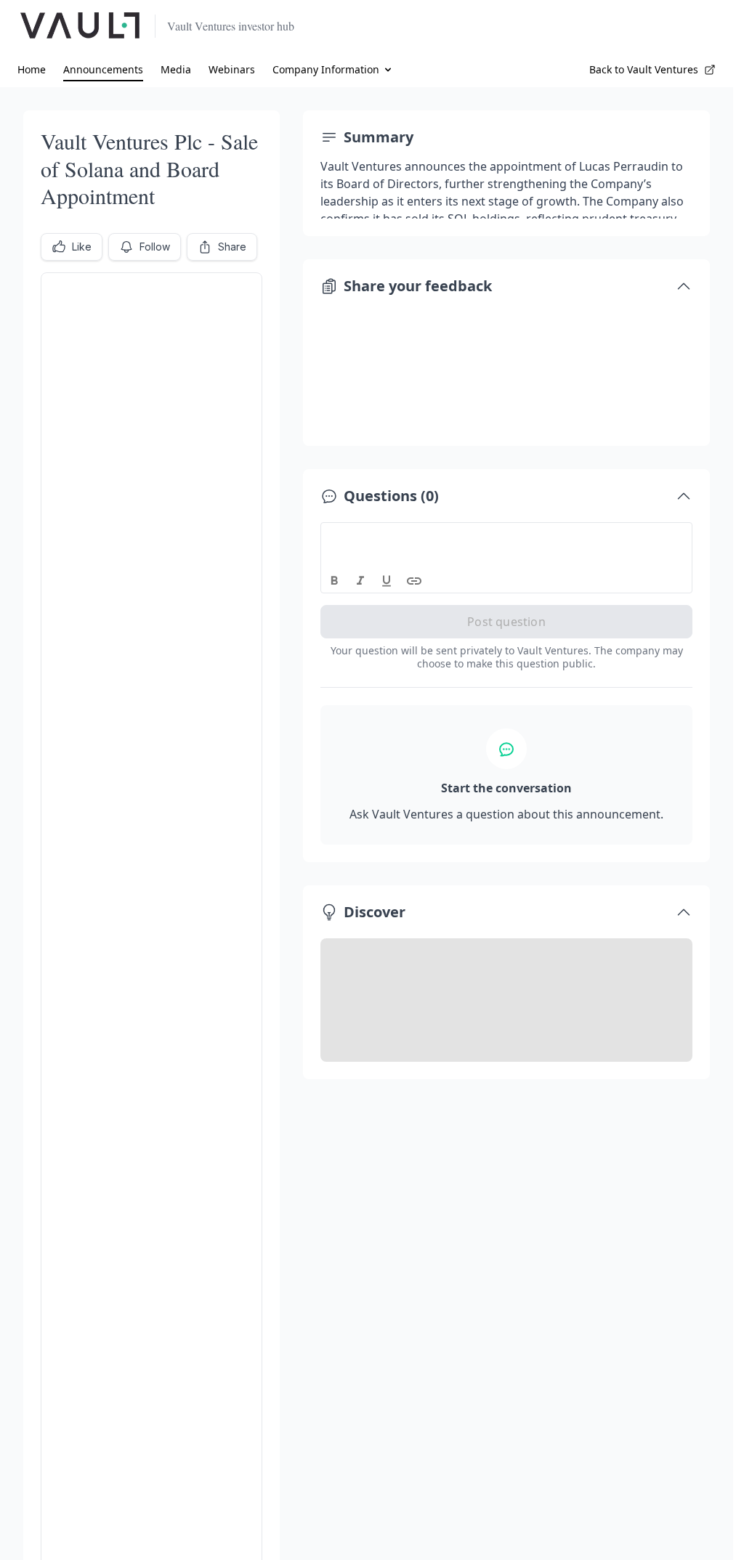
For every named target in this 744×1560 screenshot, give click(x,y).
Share (232, 246)
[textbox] (507, 536)
